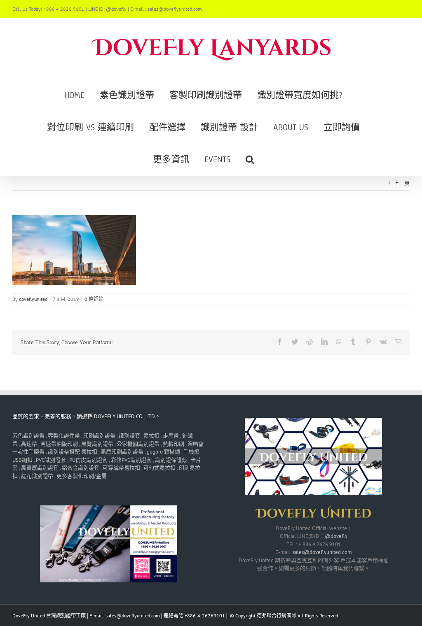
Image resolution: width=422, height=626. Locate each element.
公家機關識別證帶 (138, 443)
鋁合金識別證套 (80, 467)
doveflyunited (33, 299)
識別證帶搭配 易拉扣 (72, 451)
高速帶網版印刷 (59, 443)
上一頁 (402, 182)
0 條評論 (93, 299)
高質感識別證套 (40, 467)
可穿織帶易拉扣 (121, 467)
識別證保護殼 (171, 459)
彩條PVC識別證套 (131, 459)
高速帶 (29, 443)
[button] (250, 159)
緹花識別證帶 (37, 475)
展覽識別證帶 (97, 443)
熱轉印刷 (173, 443)
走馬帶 (171, 435)
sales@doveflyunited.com (322, 552)
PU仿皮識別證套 (88, 459)
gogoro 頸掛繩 (163, 451)
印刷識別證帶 (99, 435)
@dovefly (336, 536)
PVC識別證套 (51, 459)
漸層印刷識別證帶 (122, 451)
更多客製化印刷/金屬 (81, 475)
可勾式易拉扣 (159, 467)
